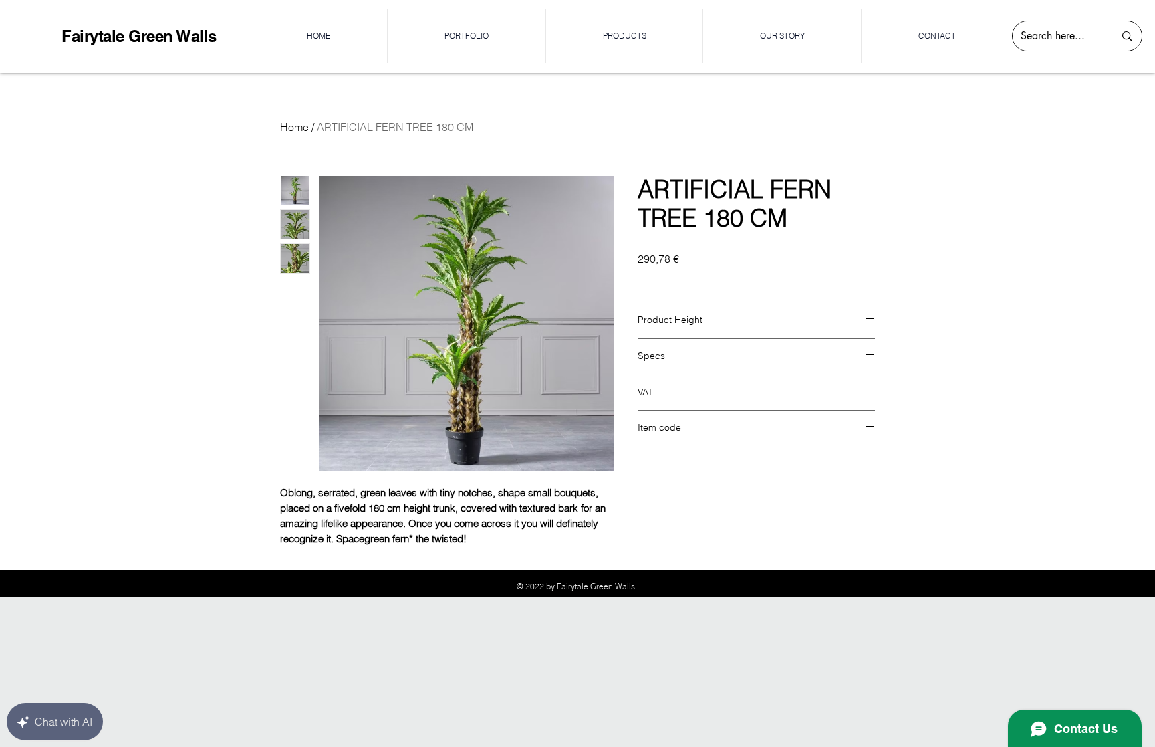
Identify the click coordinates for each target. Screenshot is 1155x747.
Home (294, 127)
